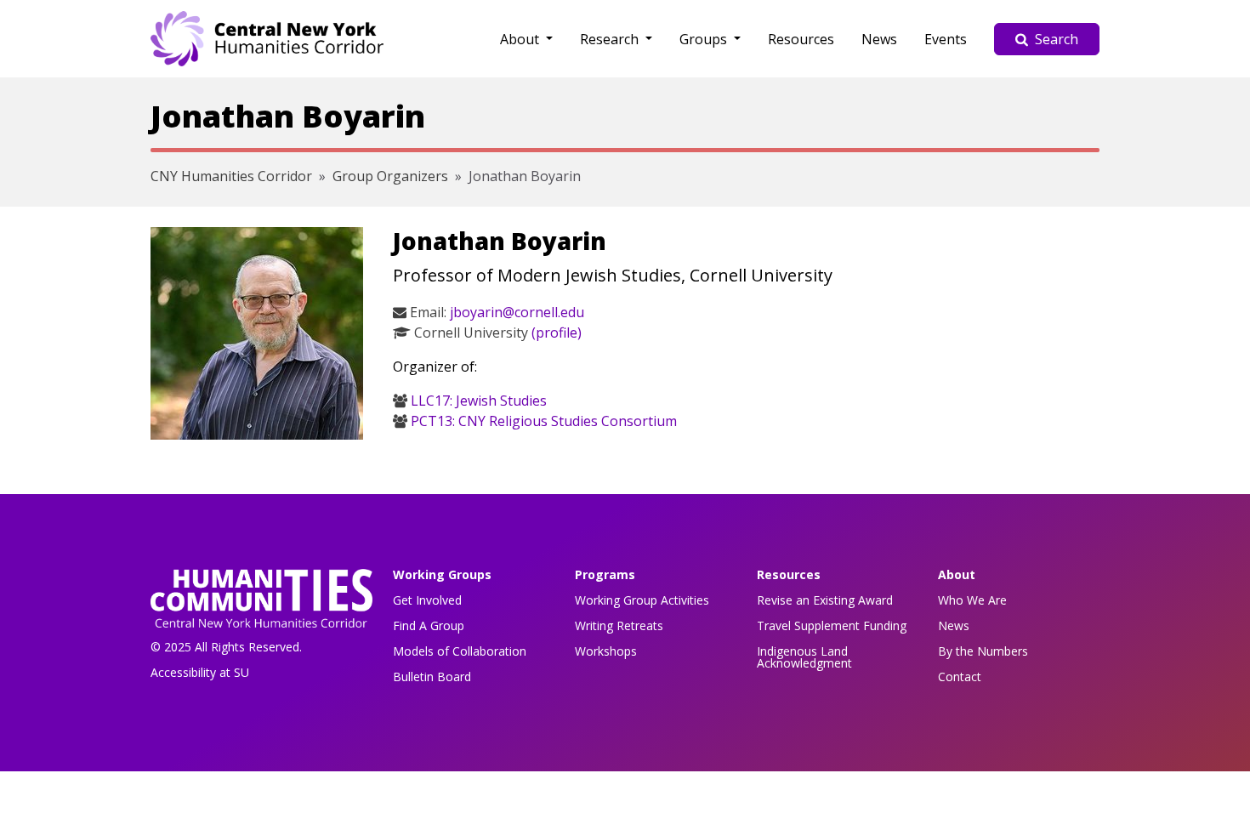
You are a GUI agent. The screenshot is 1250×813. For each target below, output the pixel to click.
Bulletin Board (432, 676)
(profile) (556, 332)
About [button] (521, 39)
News (879, 39)
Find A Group (428, 625)
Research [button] (611, 39)
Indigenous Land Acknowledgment (804, 657)
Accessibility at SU (200, 672)
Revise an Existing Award (825, 600)
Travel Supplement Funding (831, 625)
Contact (959, 676)
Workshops (606, 651)
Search (1056, 39)
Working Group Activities (642, 600)
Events (945, 39)
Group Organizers (390, 176)
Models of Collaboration (459, 651)
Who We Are (972, 600)
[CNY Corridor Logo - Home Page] (261, 603)
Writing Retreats (619, 625)
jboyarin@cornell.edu (517, 312)
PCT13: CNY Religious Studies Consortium (544, 421)
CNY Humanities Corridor (231, 176)
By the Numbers (983, 651)
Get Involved (427, 600)
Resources (801, 39)
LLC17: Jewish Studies (479, 400)
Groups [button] (704, 39)
